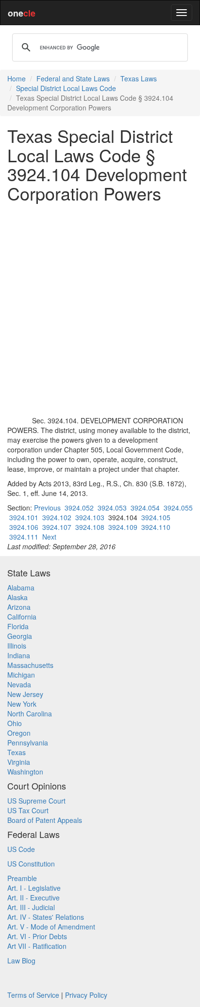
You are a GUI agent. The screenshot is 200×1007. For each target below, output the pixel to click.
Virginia (18, 762)
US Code (21, 849)
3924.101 (23, 517)
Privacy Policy (86, 995)
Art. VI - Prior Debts (37, 936)
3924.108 (89, 527)
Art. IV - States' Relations (45, 917)
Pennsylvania (27, 742)
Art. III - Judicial (31, 907)
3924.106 (23, 527)
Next (49, 537)
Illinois (16, 646)
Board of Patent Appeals (44, 820)
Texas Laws (138, 78)
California (21, 616)
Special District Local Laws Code (66, 88)
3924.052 (79, 507)
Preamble (22, 878)
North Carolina (29, 713)
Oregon (19, 733)
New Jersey (25, 694)
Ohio (14, 723)
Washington (25, 771)
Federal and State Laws (73, 78)
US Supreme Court (36, 801)
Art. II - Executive (33, 897)
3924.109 (122, 527)
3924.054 (145, 507)
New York (21, 704)
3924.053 (112, 507)
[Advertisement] (100, 309)
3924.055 (178, 507)
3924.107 (56, 527)
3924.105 (155, 517)
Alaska (17, 597)
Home (16, 78)
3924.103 (89, 517)
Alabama (20, 587)
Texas (16, 752)
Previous (47, 507)
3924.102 (56, 517)
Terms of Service (33, 995)
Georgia (19, 636)
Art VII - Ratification (37, 946)
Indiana (18, 655)
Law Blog (21, 960)
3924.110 (155, 527)
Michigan (21, 675)
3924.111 (23, 537)
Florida (18, 626)
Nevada (19, 684)
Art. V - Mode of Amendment (51, 926)
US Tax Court (28, 810)
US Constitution (31, 863)
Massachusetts (30, 665)
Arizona (19, 607)
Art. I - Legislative (34, 888)
